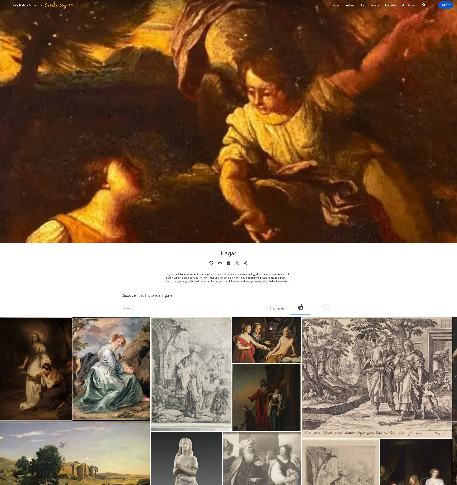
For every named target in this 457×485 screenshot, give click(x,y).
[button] (5, 5)
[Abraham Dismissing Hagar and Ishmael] (266, 397)
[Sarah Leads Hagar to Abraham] (266, 340)
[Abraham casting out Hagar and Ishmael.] (191, 374)
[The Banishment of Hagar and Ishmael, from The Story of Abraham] (377, 378)
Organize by (277, 308)
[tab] (300, 308)
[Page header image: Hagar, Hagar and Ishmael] (228, 121)
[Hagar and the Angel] (36, 369)
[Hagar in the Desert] (111, 369)
